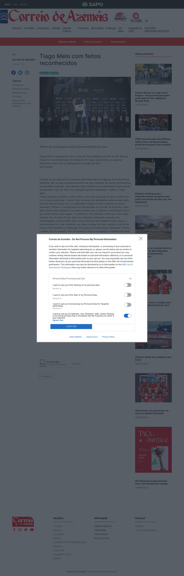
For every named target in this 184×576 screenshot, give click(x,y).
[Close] (141, 239)
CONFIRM (71, 326)
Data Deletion (76, 337)
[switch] (127, 285)
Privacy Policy (108, 337)
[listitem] (92, 278)
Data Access (92, 337)
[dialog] (92, 288)
